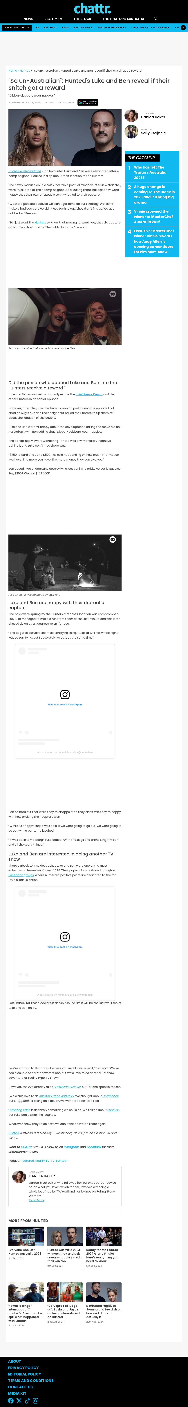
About (14, 1361)
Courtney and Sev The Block (150, 27)
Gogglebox (110, 1096)
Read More (36, 1200)
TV (37, 27)
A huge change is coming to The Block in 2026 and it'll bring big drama (154, 194)
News (28, 18)
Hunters (40, 222)
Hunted (25, 71)
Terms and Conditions (31, 1380)
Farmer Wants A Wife (112, 27)
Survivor (113, 1110)
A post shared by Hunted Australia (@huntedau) (65, 752)
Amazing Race (20, 1110)
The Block (82, 18)
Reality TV (53, 18)
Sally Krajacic (153, 133)
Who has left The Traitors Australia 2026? (150, 172)
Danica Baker (153, 117)
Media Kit (17, 1393)
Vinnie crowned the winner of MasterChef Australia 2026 (153, 216)
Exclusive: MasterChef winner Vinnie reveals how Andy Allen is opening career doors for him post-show (154, 241)
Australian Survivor (67, 1087)
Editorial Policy (25, 1374)
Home (12, 71)
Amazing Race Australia (56, 1096)
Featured (50, 27)
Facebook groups (21, 875)
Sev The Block (83, 27)
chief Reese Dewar (89, 394)
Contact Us (20, 1387)
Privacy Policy (23, 1367)
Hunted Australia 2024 (24, 171)
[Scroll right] (183, 27)
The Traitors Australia (123, 18)
